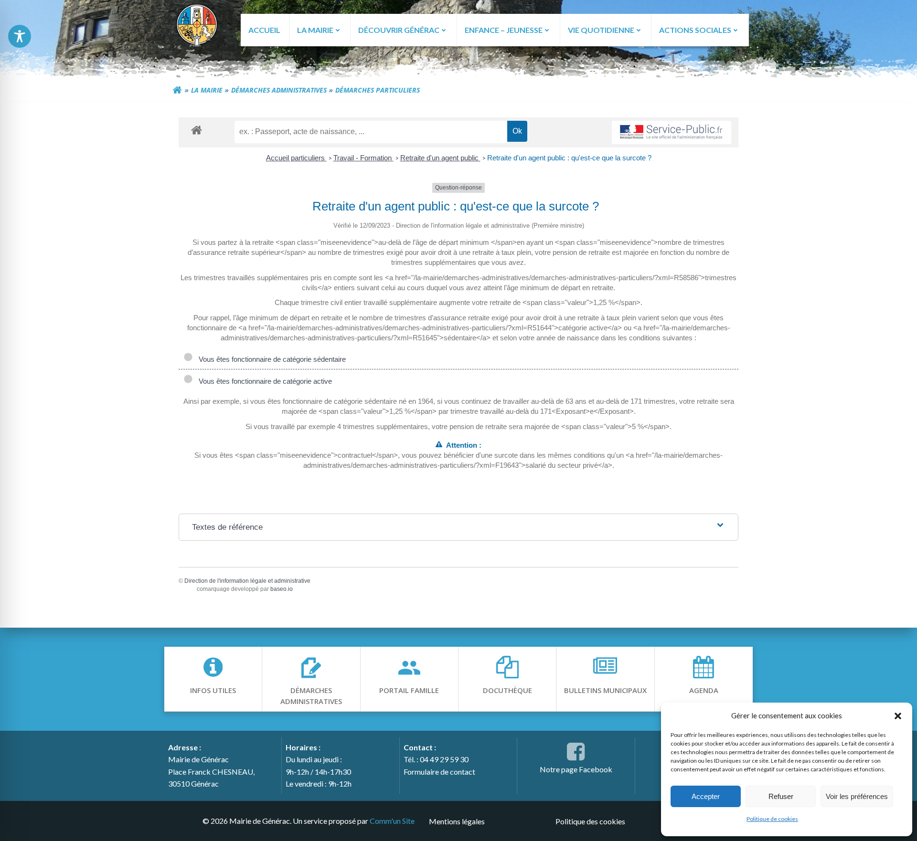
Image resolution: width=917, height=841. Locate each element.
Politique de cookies (772, 818)
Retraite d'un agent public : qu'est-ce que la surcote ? (569, 158)
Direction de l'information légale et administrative (247, 581)
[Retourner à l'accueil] (177, 90)
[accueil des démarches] (196, 129)
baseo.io (281, 589)
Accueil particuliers (296, 158)
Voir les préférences (857, 796)
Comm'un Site (392, 820)
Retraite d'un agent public (440, 158)
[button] (898, 715)
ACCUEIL (264, 29)
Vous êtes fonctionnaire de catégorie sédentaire (270, 359)
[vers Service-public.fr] (671, 132)
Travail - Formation (363, 158)
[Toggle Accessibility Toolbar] (19, 36)
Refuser (780, 796)
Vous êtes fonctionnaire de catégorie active (263, 381)
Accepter (706, 796)
